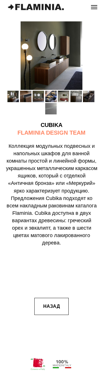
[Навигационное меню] (94, 7)
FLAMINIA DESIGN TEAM (51, 133)
